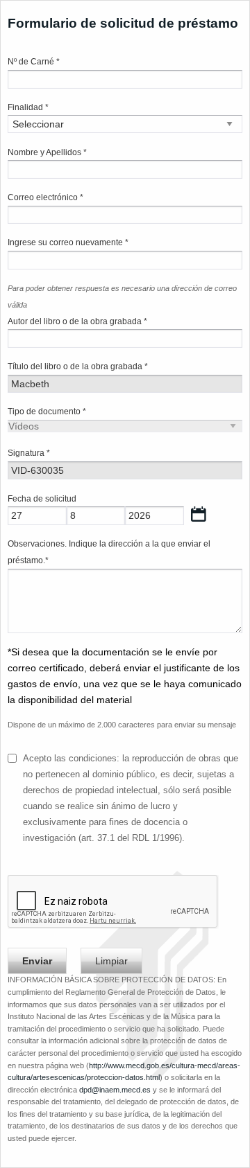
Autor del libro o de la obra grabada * (77, 321)
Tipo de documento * (47, 411)
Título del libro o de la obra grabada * (78, 366)
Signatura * (29, 453)
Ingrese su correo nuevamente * (68, 242)
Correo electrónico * (45, 197)
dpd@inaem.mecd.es (115, 1090)
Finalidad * (28, 107)
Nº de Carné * (34, 62)
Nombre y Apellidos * (47, 152)
